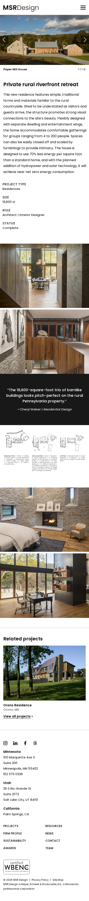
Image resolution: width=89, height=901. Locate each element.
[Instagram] (5, 743)
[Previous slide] (7, 673)
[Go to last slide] (4, 40)
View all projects (17, 716)
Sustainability (14, 841)
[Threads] (35, 743)
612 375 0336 (13, 774)
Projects (10, 826)
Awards (9, 848)
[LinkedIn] (15, 743)
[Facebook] (25, 743)
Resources (53, 826)
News (49, 833)
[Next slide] (85, 40)
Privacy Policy (40, 880)
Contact (52, 841)
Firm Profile (12, 833)
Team (49, 848)
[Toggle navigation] (83, 7)
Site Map (58, 880)
